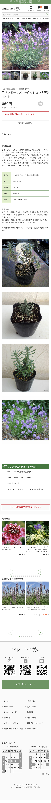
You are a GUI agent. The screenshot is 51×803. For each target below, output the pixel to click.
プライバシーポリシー (12, 723)
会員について (31, 707)
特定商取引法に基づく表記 (13, 729)
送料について (7, 134)
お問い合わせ (31, 718)
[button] (40, 572)
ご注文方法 (31, 701)
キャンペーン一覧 (10, 712)
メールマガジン (32, 729)
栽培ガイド (8, 718)
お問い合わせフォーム (25, 684)
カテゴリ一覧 (8, 707)
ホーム (6, 701)
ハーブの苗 (5, 18)
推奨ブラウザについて (35, 723)
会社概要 (30, 712)
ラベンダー (15, 18)
